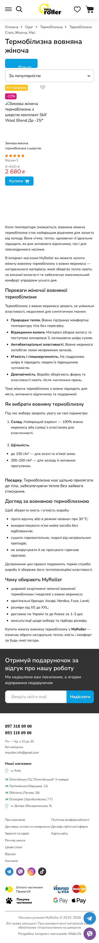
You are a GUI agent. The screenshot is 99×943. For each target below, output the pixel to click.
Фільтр (24, 66)
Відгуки (11, 160)
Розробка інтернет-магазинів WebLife (49, 933)
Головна (12, 27)
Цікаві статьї (13, 847)
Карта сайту (59, 833)
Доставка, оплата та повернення (27, 827)
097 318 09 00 (18, 726)
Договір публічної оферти (69, 827)
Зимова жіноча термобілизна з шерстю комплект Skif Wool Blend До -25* (24, 146)
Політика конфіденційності (70, 820)
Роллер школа (15, 840)
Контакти (11, 861)
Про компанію (15, 820)
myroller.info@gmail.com (22, 753)
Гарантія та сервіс (17, 833)
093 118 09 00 (18, 732)
